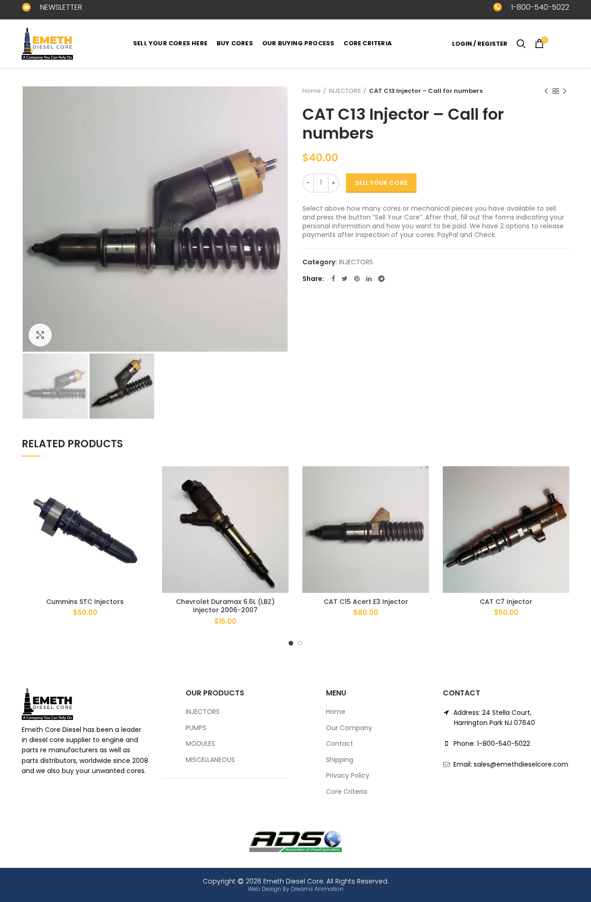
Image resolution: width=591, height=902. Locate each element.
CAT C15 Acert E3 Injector (366, 601)
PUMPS (196, 728)
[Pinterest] (357, 279)
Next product (564, 91)
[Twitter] (344, 279)
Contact (339, 743)
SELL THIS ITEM (141, 481)
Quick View (141, 502)
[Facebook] (333, 279)
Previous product (546, 91)
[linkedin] (369, 279)
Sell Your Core (381, 182)
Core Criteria (346, 791)
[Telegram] (381, 279)
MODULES (200, 743)
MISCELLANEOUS (210, 760)
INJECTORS (345, 90)
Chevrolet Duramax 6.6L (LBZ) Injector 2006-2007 (225, 605)
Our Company (349, 728)
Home (311, 90)
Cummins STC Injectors (85, 601)
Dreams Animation (317, 889)
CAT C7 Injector (506, 601)
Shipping (339, 760)
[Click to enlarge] (40, 335)
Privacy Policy (347, 775)
